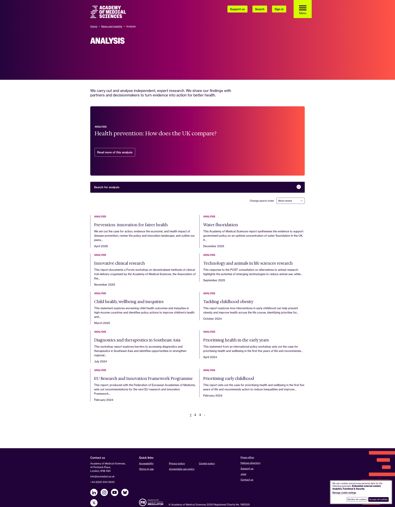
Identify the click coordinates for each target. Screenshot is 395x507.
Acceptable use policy (181, 469)
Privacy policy (177, 463)
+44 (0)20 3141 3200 (102, 482)
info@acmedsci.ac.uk (102, 476)
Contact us (247, 479)
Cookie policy (207, 463)
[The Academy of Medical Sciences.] (108, 12)
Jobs (243, 474)
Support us (247, 468)
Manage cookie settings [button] (344, 492)
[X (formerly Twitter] (94, 502)
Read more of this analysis (116, 154)
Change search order (262, 200)
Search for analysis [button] (106, 187)
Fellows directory (250, 463)
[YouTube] (114, 492)
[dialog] (361, 492)
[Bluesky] (125, 492)
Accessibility (146, 463)
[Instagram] (104, 492)
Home (93, 26)
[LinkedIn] (94, 492)
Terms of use (146, 469)
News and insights (111, 26)
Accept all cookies (378, 499)
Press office (247, 457)
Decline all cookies (357, 499)
